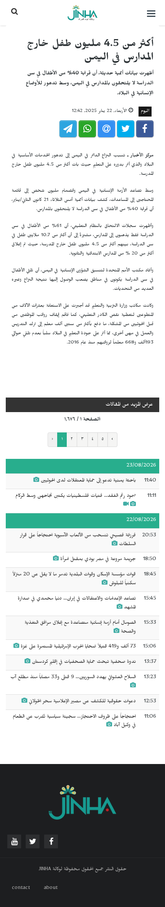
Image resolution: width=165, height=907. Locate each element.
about (51, 889)
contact (21, 889)
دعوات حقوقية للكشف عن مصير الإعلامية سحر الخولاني (82, 702)
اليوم (145, 111)
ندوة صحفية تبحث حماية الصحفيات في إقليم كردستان (83, 662)
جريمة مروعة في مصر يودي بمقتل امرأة (98, 560)
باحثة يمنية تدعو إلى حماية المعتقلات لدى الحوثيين (88, 481)
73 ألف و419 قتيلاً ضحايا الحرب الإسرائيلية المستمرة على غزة (78, 647)
